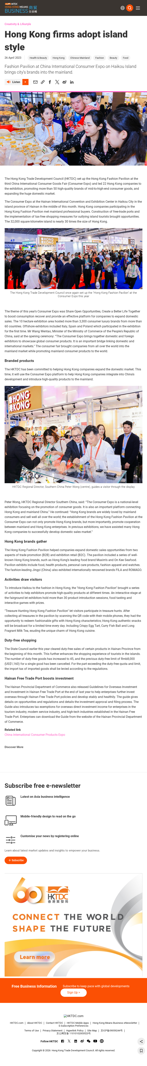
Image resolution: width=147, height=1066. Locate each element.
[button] (137, 8)
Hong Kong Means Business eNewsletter (115, 1022)
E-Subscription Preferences (73, 1025)
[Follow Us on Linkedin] (76, 1041)
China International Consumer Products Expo (35, 735)
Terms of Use (31, 1030)
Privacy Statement (52, 1030)
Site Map (92, 1030)
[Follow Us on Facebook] (63, 1041)
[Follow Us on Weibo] (82, 1041)
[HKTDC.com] (73, 1016)
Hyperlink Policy (74, 1030)
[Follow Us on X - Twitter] (69, 1041)
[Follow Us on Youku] (102, 1041)
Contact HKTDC (54, 1022)
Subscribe (18, 860)
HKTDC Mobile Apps (78, 1022)
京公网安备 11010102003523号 (73, 1033)
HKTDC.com (16, 1022)
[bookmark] (141, 1051)
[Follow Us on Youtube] (95, 1041)
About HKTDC (34, 1022)
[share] (141, 1041)
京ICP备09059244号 (112, 1030)
